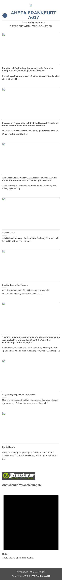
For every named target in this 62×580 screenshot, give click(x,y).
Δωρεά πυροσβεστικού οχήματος (18, 395)
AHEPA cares (8, 233)
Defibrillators (8, 447)
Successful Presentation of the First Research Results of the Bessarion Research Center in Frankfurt (30, 124)
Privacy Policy (37, 572)
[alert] (31, 524)
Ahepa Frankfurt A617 (33, 15)
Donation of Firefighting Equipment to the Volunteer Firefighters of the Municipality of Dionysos (27, 69)
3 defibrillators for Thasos (15, 285)
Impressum (22, 572)
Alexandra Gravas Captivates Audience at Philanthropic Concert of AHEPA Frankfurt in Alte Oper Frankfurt (29, 179)
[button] (4, 15)
